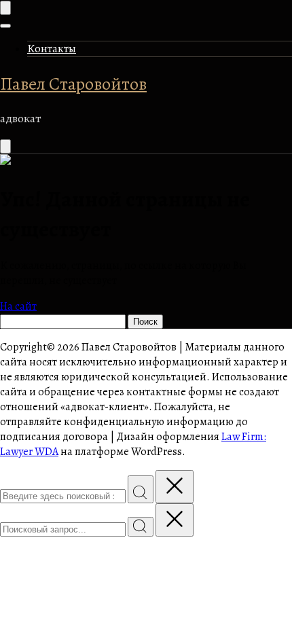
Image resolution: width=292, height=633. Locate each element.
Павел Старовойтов (73, 84)
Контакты (51, 48)
